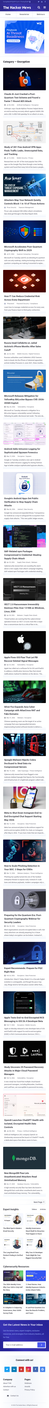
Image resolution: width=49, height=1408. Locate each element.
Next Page (39, 1202)
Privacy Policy (30, 1390)
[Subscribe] (41, 1344)
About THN (7, 1383)
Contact (6, 1390)
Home (8, 14)
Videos (34, 1209)
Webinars (41, 14)
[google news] (42, 1369)
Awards (27, 1386)
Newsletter (24, 14)
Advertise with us (9, 1386)
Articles (43, 1209)
